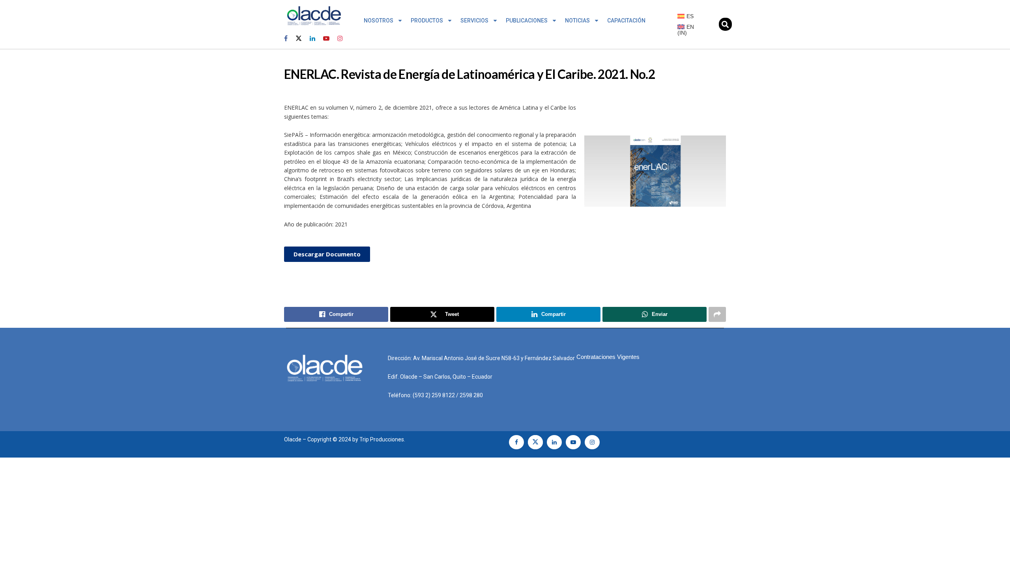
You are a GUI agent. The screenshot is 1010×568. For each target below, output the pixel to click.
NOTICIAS (577, 20)
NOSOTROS (378, 20)
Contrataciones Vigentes (608, 356)
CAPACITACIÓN (626, 20)
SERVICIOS (474, 20)
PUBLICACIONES (527, 20)
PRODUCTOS (427, 20)
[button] (725, 24)
